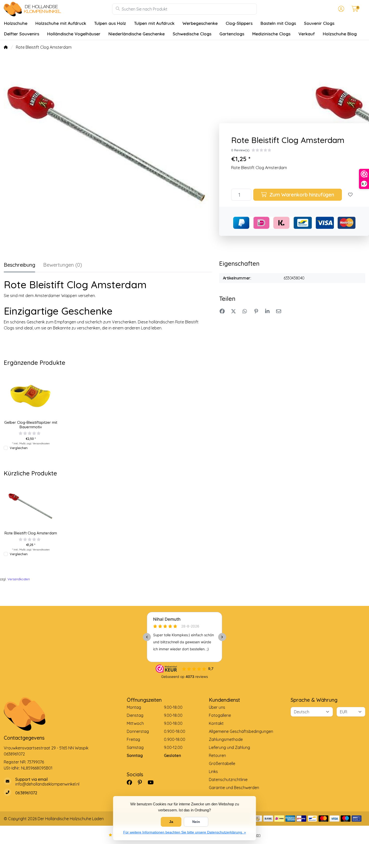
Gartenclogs (231, 33)
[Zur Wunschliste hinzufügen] (350, 195)
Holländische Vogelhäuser (73, 33)
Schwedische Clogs (192, 33)
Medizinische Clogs (271, 33)
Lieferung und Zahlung (229, 747)
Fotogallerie (220, 715)
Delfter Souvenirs (21, 33)
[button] (340, 9)
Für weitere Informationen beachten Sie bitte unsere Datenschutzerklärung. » (184, 832)
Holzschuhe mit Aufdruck (60, 23)
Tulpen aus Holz (110, 23)
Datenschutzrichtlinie (228, 779)
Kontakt (216, 723)
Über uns (217, 707)
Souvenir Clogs (319, 23)
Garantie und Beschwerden (234, 787)
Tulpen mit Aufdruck (154, 23)
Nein (196, 822)
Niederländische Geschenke (136, 33)
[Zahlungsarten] (257, 818)
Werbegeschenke (200, 23)
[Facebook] (131, 782)
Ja (171, 822)
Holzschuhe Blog (340, 33)
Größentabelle (222, 763)
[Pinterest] (142, 782)
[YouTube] (153, 782)
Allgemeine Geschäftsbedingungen (241, 731)
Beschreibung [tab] (19, 265)
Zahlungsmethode (226, 739)
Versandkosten (41, 443)
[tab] (62, 266)
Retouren (217, 755)
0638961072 (14, 753)
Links (213, 771)
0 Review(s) (240, 150)
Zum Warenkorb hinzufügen (301, 194)
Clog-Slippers (239, 23)
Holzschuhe (15, 23)
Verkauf (306, 33)
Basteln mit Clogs (278, 23)
